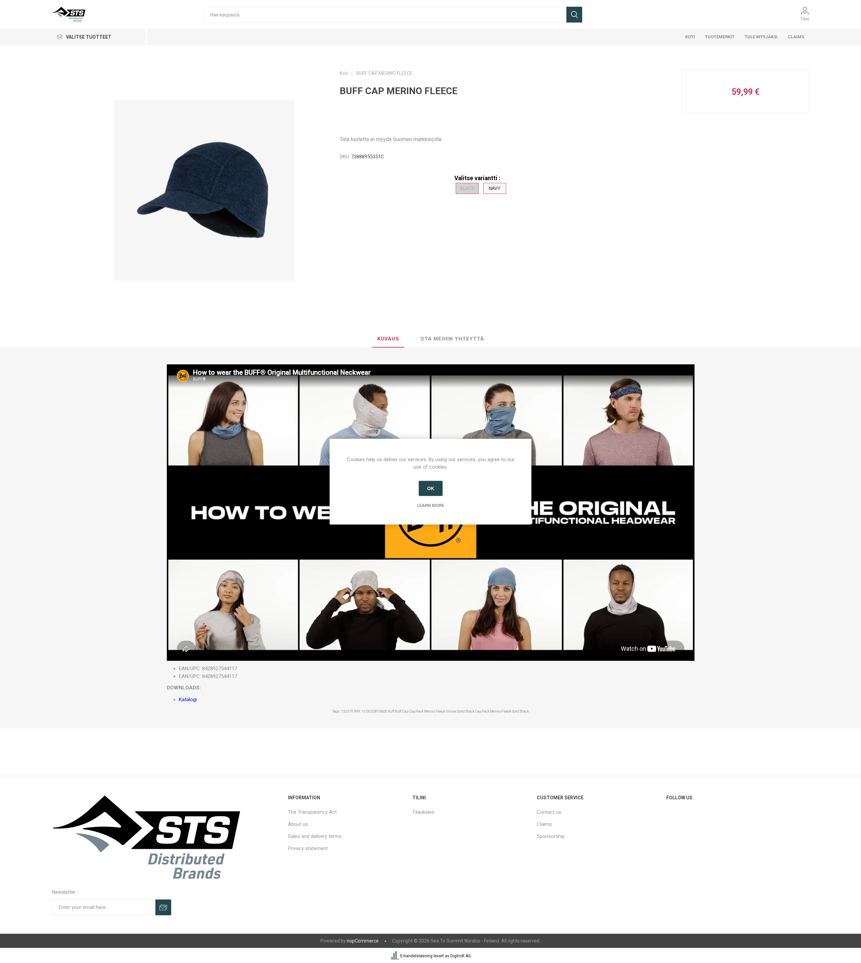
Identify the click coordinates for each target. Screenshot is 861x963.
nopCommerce (363, 941)
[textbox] (384, 15)
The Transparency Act (312, 812)
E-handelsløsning (416, 956)
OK (430, 488)
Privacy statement (308, 848)
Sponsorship (551, 836)
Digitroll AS (460, 956)
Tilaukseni (423, 812)
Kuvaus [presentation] (388, 339)
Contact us (549, 812)
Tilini (804, 19)
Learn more (430, 505)
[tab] (388, 339)
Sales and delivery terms (315, 836)
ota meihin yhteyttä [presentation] (452, 339)
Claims (544, 824)
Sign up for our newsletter (163, 907)
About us (298, 824)
